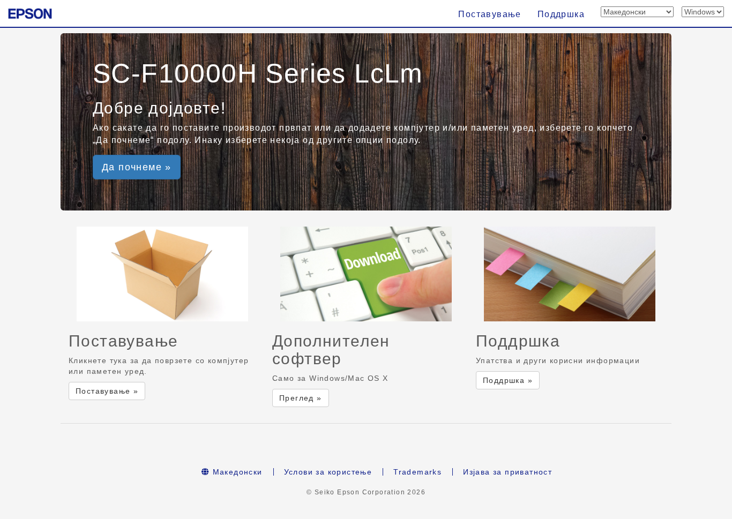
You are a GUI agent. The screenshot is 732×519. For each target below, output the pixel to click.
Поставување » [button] (107, 391)
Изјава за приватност (507, 472)
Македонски (236, 472)
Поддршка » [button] (508, 380)
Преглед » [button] (300, 398)
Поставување (489, 14)
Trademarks (417, 472)
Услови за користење (328, 472)
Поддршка (561, 14)
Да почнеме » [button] (136, 167)
